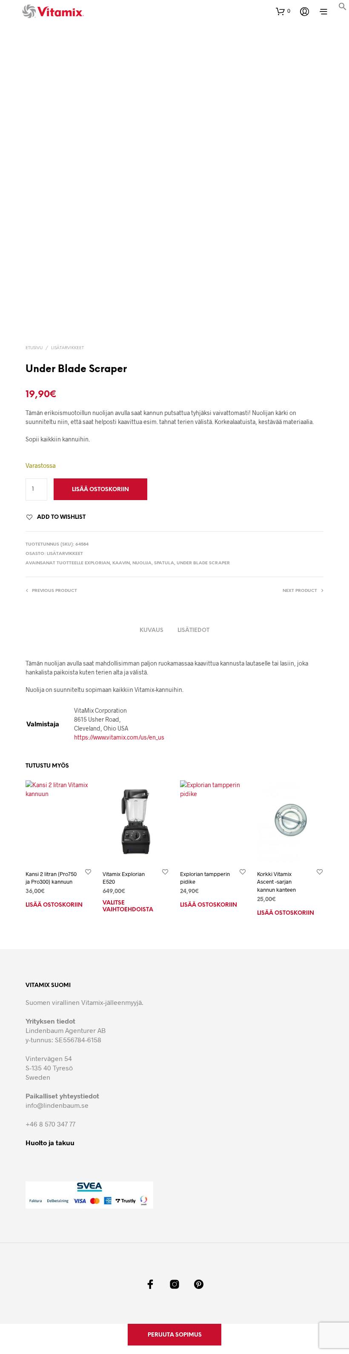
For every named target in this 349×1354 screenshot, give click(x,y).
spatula (164, 563)
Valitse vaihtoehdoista (128, 906)
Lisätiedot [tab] (193, 630)
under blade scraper (203, 563)
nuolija (142, 563)
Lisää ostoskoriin (54, 905)
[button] (342, 8)
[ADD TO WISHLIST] (88, 871)
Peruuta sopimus (175, 1335)
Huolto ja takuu (50, 1142)
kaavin (121, 563)
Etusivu (34, 348)
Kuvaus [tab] (151, 630)
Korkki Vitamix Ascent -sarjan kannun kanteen (276, 881)
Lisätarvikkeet (67, 348)
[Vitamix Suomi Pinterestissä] (199, 1284)
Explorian (97, 563)
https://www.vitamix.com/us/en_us (119, 737)
